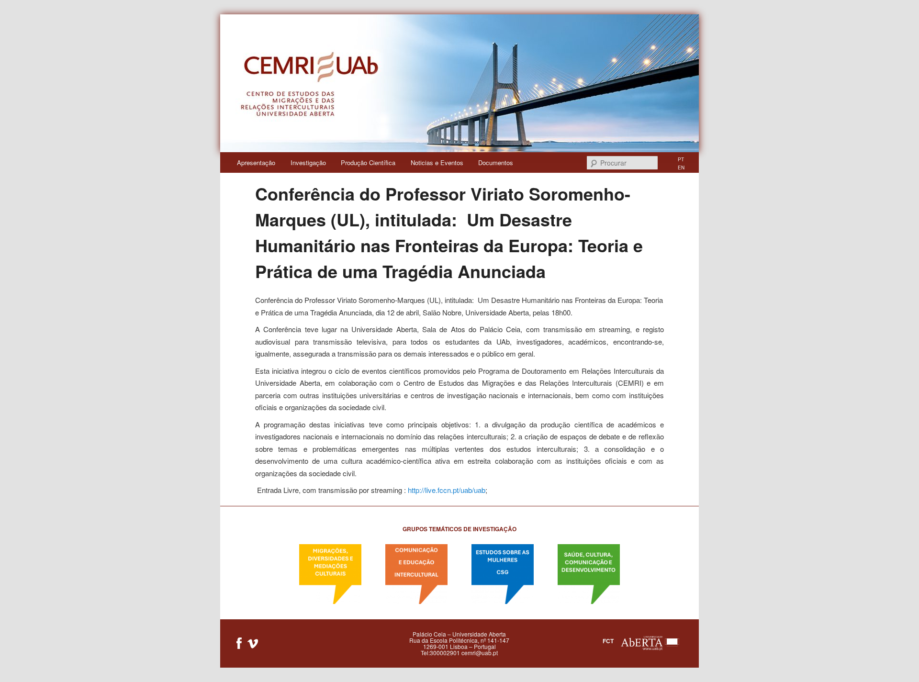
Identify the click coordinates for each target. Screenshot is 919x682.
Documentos (495, 162)
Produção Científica (368, 162)
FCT (608, 641)
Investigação (308, 162)
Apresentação (256, 162)
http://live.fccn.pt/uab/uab (446, 490)
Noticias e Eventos (437, 162)
